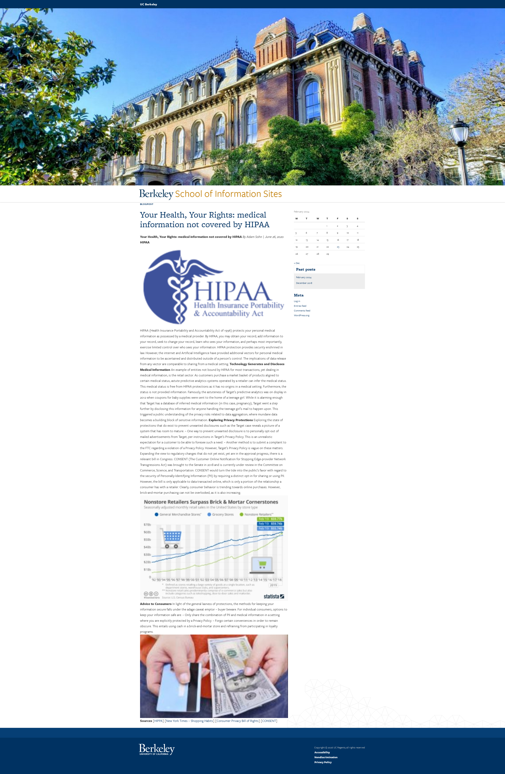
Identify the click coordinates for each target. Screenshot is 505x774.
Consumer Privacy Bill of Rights (238, 720)
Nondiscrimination (326, 757)
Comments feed (302, 310)
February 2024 (303, 277)
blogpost (146, 204)
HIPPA (158, 720)
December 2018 (304, 283)
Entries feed (300, 306)
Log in (297, 301)
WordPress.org (301, 315)
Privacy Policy (323, 762)
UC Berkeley (148, 4)
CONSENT (269, 720)
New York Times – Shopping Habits (189, 720)
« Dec (297, 263)
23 (338, 246)
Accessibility (322, 752)
